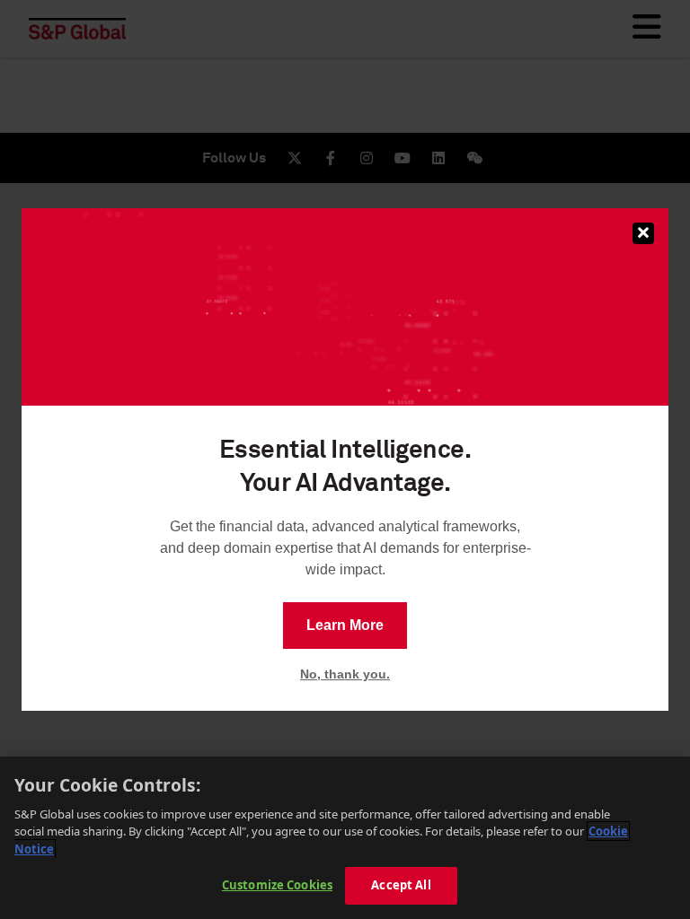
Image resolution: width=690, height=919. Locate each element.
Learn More (345, 625)
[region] (345, 838)
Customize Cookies (277, 885)
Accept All (400, 885)
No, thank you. (345, 674)
